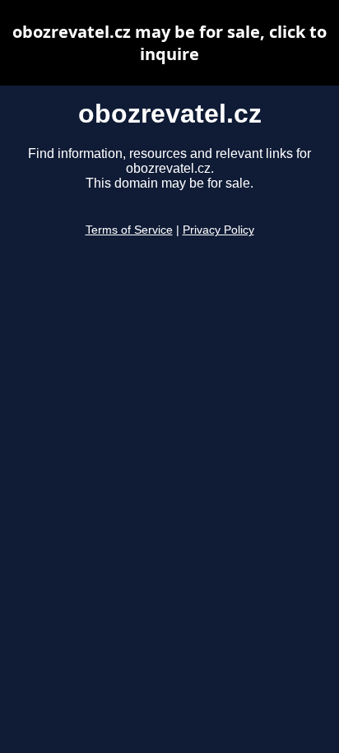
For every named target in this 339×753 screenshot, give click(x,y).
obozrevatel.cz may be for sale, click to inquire (169, 43)
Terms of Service (129, 230)
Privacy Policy (218, 230)
